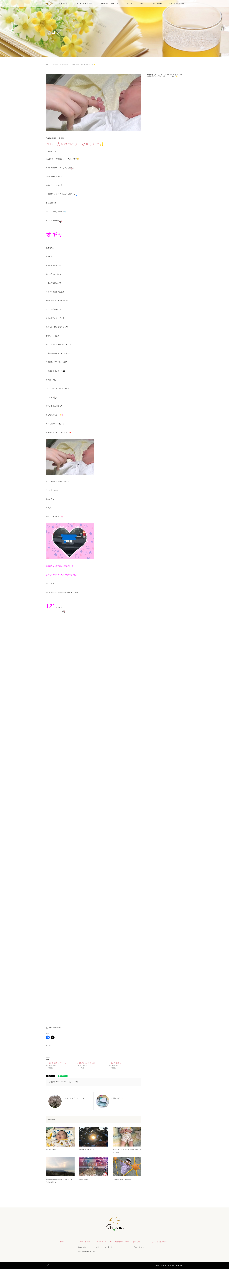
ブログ (141, 4)
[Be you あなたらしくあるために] (114, 1229)
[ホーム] (46, 62)
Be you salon (82, 1247)
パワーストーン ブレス (84, 4)
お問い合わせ (157, 4)
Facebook (47, 1265)
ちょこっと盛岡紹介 (176, 4)
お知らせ (129, 4)
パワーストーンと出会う (104, 1247)
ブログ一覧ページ (139, 1247)
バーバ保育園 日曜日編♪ (123, 1179)
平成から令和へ (115, 1063)
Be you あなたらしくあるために (172, 1265)
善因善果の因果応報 (86, 1149)
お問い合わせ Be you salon (86, 1251)
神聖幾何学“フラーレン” (109, 4)
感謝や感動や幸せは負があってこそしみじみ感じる (60, 1181)
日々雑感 (61, 138)
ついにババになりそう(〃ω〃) (57, 1063)
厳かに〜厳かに (85, 1179)
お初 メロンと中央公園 (86, 1063)
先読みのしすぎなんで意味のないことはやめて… (127, 1151)
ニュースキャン (63, 4)
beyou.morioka (61, 1082)
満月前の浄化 (51, 1149)
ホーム (62, 1242)
